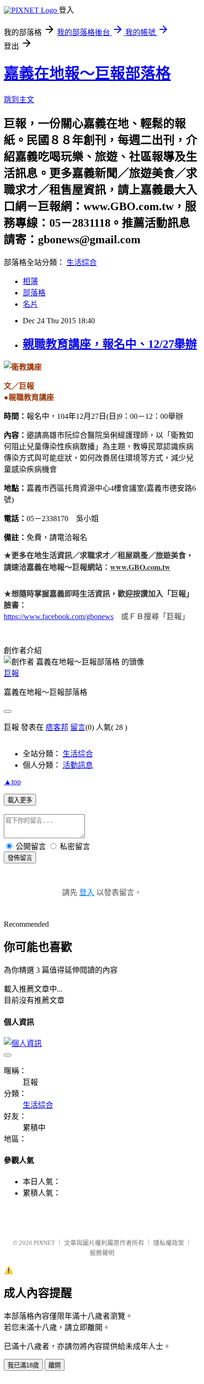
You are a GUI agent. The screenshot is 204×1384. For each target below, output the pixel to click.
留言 (77, 727)
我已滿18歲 (23, 1365)
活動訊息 (78, 765)
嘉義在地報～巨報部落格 (87, 73)
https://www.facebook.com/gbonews (58, 616)
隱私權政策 (168, 1242)
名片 (30, 304)
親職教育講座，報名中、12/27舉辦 (110, 344)
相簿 (30, 281)
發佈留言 (20, 857)
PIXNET (44, 1242)
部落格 (34, 293)
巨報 (11, 673)
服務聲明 (102, 1252)
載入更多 (20, 800)
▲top (12, 782)
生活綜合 (81, 262)
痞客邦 (57, 727)
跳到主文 (19, 100)
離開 (54, 1365)
